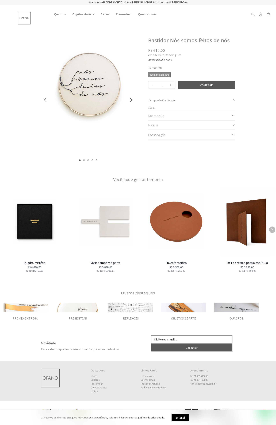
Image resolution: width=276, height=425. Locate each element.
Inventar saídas (176, 263)
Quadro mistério (34, 263)
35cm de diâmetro (159, 74)
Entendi (180, 417)
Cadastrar (192, 347)
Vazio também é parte (105, 263)
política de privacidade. (151, 417)
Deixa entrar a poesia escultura (247, 263)
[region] (138, 229)
